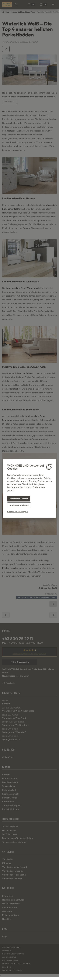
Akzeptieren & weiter (18, 498)
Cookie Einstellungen (17, 511)
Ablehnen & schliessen (19, 505)
